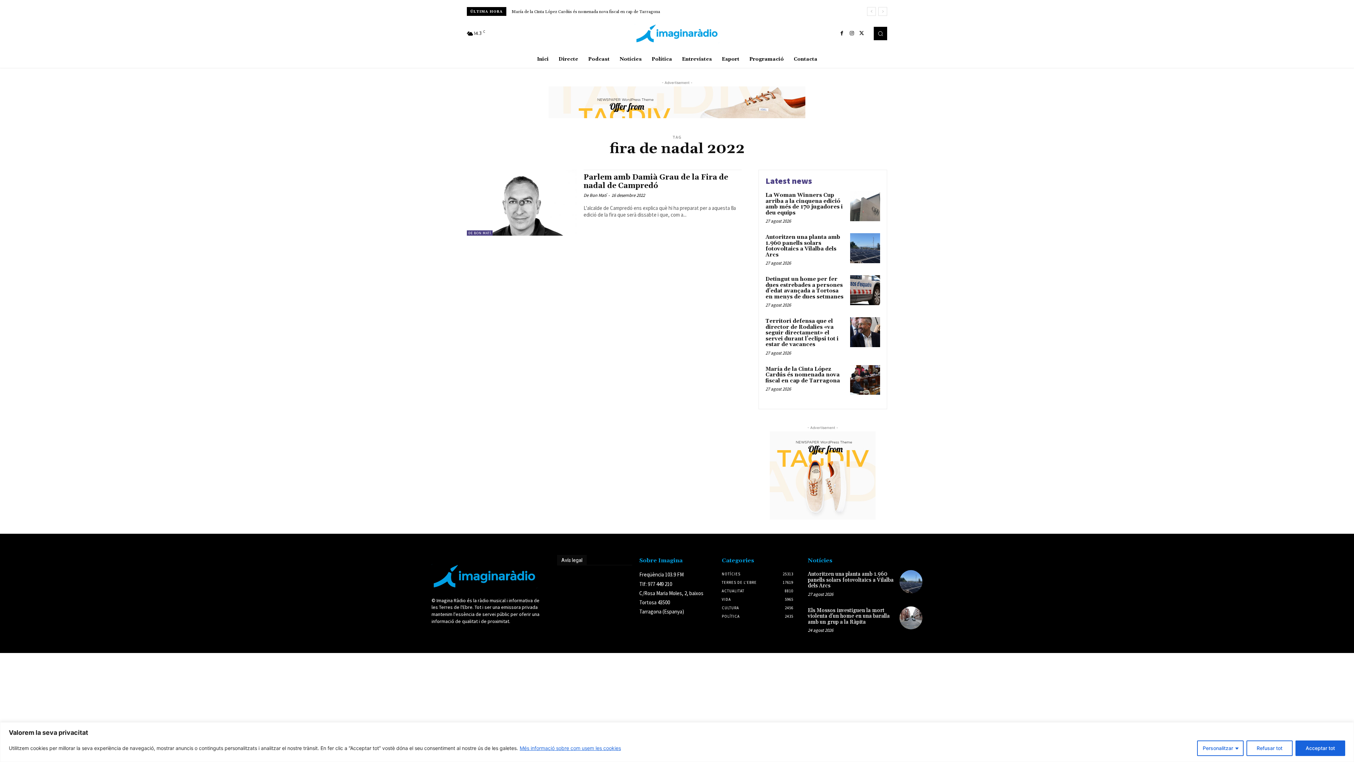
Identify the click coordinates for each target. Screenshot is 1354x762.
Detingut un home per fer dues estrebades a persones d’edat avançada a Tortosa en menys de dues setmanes (804, 288)
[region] (677, 742)
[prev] (871, 11)
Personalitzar (1218, 748)
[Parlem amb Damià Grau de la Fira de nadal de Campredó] (522, 203)
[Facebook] (842, 33)
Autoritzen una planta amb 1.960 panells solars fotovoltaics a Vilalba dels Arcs (803, 246)
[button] (880, 33)
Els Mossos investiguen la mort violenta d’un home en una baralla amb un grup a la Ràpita (849, 616)
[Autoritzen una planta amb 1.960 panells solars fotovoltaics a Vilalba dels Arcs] (865, 248)
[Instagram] (852, 33)
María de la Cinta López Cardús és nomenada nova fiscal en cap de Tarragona (803, 375)
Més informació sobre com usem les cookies (570, 748)
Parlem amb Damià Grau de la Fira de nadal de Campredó (656, 181)
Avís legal (572, 560)
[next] (882, 11)
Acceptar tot (1320, 748)
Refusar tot (1269, 748)
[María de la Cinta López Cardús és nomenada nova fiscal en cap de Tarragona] (865, 380)
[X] (862, 33)
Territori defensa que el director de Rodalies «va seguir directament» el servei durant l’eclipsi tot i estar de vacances (802, 333)
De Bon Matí (479, 233)
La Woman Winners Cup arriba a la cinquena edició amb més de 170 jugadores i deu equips (598, 11)
